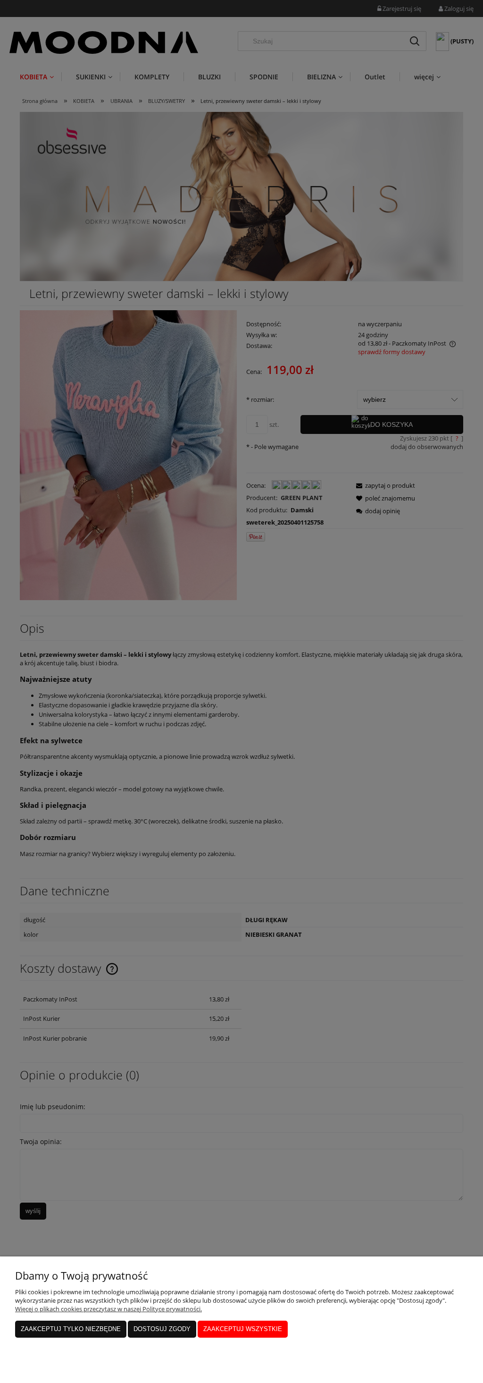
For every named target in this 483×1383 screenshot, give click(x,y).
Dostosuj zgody (162, 1328)
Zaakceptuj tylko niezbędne (71, 1328)
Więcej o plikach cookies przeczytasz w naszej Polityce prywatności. (108, 1309)
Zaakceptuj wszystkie (242, 1328)
